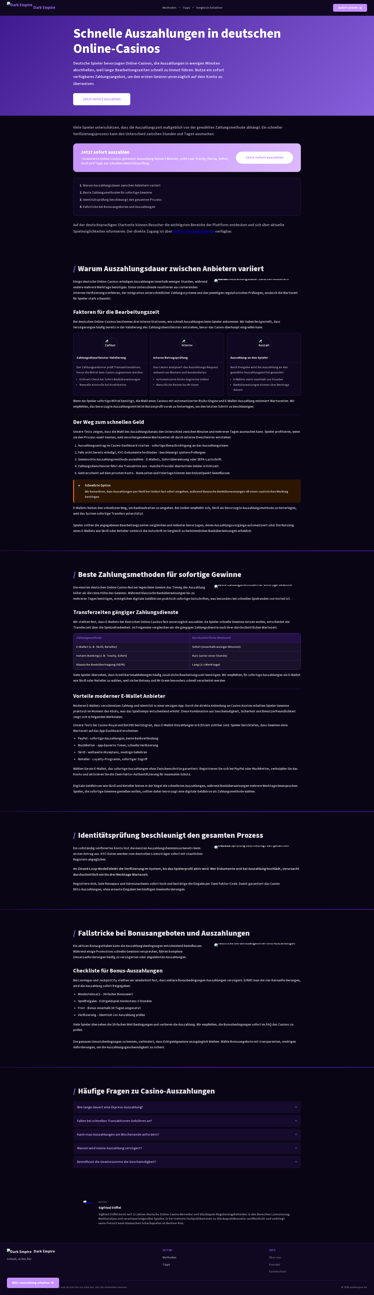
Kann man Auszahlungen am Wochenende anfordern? (118, 1134)
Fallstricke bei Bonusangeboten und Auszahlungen (119, 206)
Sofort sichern (348, 8)
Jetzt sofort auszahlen (102, 99)
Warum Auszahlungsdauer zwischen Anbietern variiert (122, 185)
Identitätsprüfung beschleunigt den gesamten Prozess (122, 199)
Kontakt (274, 1265)
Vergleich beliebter (209, 8)
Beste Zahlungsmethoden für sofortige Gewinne (117, 192)
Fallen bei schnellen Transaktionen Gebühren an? (114, 1120)
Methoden (169, 8)
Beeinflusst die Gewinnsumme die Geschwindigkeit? (116, 1161)
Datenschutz (278, 1271)
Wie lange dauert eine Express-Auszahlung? (110, 1107)
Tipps (186, 8)
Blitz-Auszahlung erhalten (31, 1282)
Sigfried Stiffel (109, 1207)
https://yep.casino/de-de (193, 231)
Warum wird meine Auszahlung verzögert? (109, 1148)
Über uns (275, 1257)
